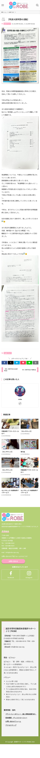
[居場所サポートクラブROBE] (19, 5)
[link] (20, 403)
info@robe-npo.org (12, 552)
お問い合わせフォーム (13, 721)
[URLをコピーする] (35, 362)
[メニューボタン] (2, 5)
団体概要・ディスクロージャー (16, 718)
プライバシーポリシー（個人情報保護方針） (21, 714)
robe (20, 399)
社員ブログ (7, 24)
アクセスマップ (10, 725)
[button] (4, 362)
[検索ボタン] (37, 5)
